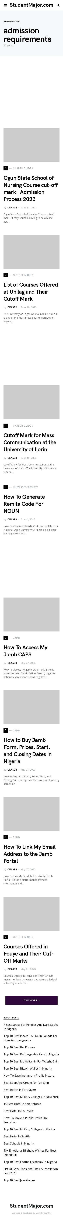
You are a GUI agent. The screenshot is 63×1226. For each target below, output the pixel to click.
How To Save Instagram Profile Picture (29, 1076)
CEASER (12, 207)
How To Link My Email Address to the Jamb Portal (29, 854)
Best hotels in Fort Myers (20, 1090)
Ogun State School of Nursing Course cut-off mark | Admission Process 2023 (31, 189)
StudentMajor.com (31, 5)
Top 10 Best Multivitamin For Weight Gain (31, 1061)
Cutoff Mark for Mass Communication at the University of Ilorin (30, 442)
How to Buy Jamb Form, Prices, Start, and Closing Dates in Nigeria (27, 751)
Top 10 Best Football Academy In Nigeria (30, 1162)
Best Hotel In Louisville (19, 1111)
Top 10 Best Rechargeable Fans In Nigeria (31, 1054)
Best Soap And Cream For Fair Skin (26, 1083)
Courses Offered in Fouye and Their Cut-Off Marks (29, 953)
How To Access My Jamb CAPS (25, 651)
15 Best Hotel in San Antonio (22, 1104)
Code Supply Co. (43, 1213)
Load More (29, 1000)
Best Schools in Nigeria (19, 1143)
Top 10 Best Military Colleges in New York (31, 1097)
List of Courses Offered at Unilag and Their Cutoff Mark (31, 291)
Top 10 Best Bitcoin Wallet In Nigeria (28, 1068)
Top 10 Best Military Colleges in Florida (29, 1129)
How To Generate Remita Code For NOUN (24, 504)
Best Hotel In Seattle (17, 1136)
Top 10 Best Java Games (19, 1180)
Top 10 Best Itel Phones (19, 1047)
